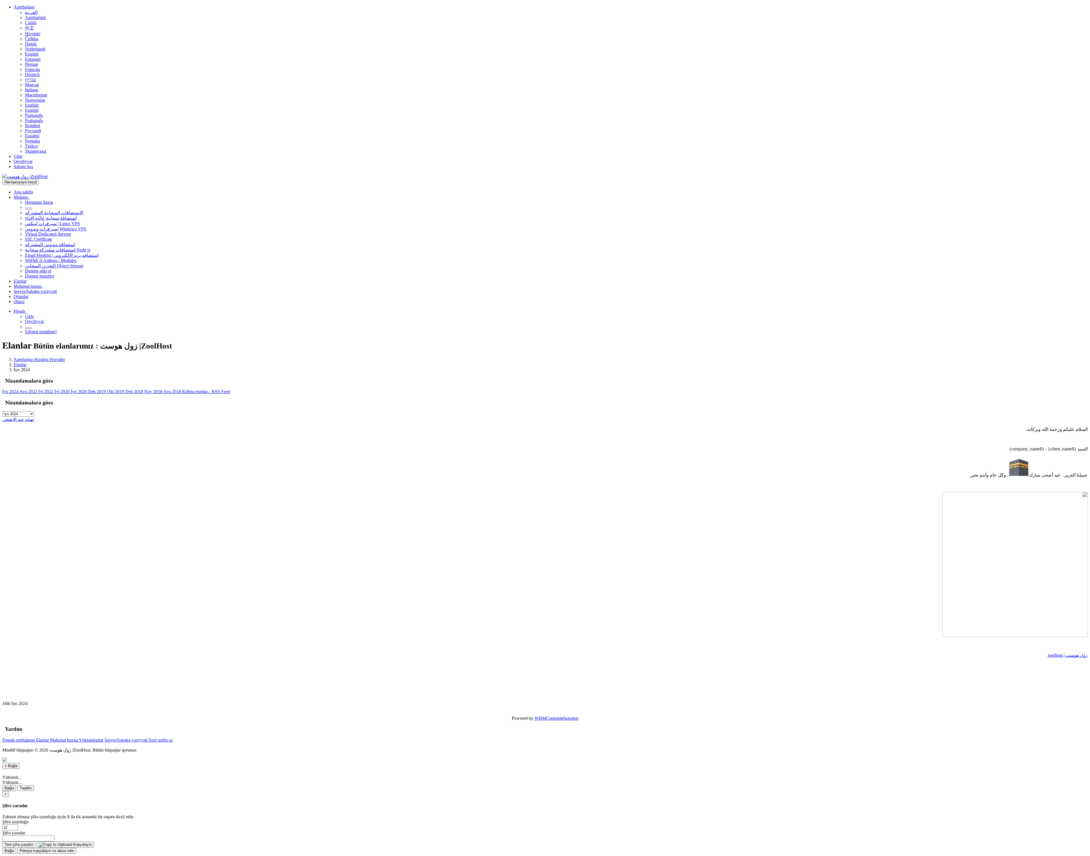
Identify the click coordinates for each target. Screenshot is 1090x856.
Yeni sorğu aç (160, 740)
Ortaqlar (21, 296)
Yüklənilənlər (91, 740)
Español (32, 135)
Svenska (32, 141)
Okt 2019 (116, 391)
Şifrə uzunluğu (15, 821)
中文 (29, 28)
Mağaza (22, 197)
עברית (30, 79)
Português (34, 115)
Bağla (9, 788)
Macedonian (36, 95)
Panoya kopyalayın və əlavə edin (47, 851)
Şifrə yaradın (13, 832)
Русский (33, 130)
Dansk (31, 43)
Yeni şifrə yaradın (19, 844)
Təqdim (26, 788)
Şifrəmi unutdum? (41, 331)
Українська (35, 151)
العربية (31, 12)
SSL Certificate (38, 239)
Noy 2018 (153, 391)
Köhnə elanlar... (197, 391)
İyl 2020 (62, 391)
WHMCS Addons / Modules (50, 260)
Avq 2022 (28, 391)
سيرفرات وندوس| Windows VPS (55, 228)
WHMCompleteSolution (556, 718)
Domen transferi (39, 276)
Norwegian (35, 100)
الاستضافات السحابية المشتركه (54, 212)
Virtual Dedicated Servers (48, 234)
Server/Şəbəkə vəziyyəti (35, 291)
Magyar (32, 84)
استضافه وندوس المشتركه (50, 244)
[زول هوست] (1015, 635)
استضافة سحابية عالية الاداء (51, 218)
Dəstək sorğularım (19, 740)
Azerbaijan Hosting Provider (39, 359)
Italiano (31, 89)
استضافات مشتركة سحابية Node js (57, 249)
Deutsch (32, 74)
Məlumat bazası (28, 286)
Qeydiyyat (23, 161)
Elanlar (20, 281)
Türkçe (31, 146)
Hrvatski (32, 33)
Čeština (31, 38)
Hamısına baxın (39, 202)
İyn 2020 (79, 391)
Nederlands (35, 49)
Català (30, 22)
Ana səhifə (23, 192)
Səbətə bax (23, 166)
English (32, 54)
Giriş (18, 156)
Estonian (33, 59)
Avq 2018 (172, 391)
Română (32, 125)
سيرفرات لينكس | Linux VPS (52, 223)
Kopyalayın (82, 844)
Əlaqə (19, 301)
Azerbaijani (24, 7)
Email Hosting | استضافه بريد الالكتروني (61, 255)
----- (28, 207)
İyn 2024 (10, 391)
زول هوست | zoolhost (1068, 655)
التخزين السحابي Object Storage (54, 265)
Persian (31, 64)
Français (32, 69)
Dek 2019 (97, 391)
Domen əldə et (38, 270)
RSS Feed (221, 391)
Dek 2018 (134, 391)
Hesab (20, 311)
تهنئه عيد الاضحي (18, 419)
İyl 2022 (46, 391)
